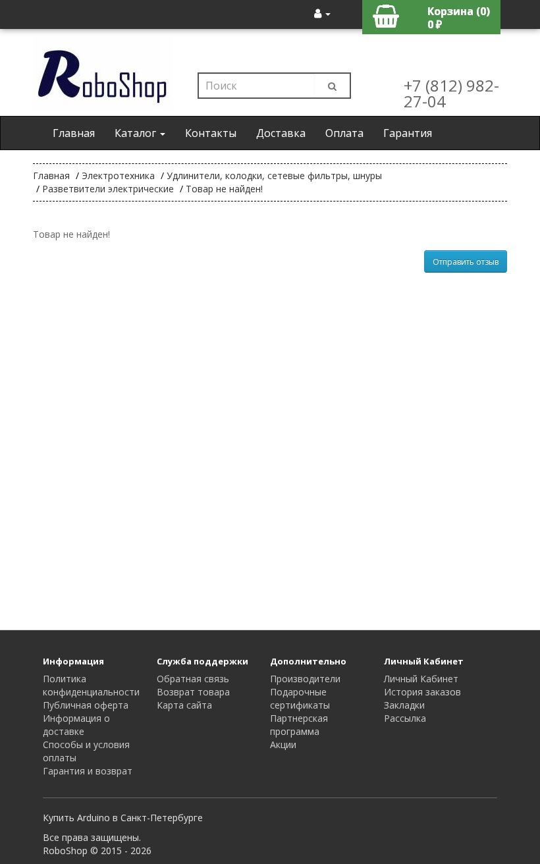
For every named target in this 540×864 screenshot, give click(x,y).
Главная (74, 133)
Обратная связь (193, 678)
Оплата (344, 133)
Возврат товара (193, 692)
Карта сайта (184, 705)
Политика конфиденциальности (91, 685)
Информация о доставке (76, 725)
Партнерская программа (299, 725)
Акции (283, 744)
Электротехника (118, 175)
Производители (305, 678)
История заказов (422, 692)
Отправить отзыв (466, 261)
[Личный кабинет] (322, 13)
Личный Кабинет (421, 678)
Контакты (210, 133)
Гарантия (407, 133)
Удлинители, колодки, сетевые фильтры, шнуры (274, 175)
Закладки (404, 705)
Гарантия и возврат (87, 771)
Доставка (281, 133)
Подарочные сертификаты (300, 698)
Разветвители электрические (108, 188)
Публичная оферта (85, 705)
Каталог (137, 133)
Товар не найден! (224, 188)
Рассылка (405, 718)
